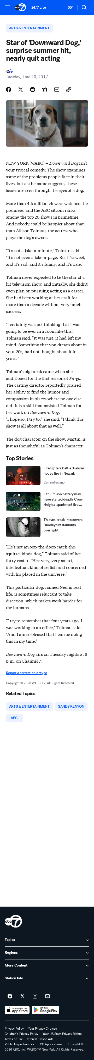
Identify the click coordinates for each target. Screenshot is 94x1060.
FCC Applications (50, 1044)
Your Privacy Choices (42, 1028)
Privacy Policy (14, 1028)
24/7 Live (38, 7)
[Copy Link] (68, 89)
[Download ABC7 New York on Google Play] (45, 1010)
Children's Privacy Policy (21, 1033)
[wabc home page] (13, 921)
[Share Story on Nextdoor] (44, 89)
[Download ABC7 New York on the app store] (17, 1010)
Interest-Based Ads (40, 1039)
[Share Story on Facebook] (8, 89)
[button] (7, 7)
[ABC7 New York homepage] (20, 7)
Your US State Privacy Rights (62, 1033)
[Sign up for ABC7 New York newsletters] (47, 996)
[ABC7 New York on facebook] (10, 996)
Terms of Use (14, 1039)
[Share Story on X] (20, 89)
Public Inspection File (19, 1044)
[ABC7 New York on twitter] (22, 996)
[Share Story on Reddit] (32, 89)
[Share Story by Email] (56, 89)
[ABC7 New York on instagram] (35, 996)
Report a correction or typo (26, 672)
